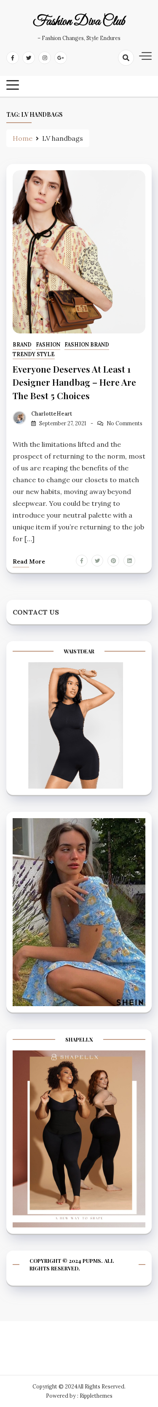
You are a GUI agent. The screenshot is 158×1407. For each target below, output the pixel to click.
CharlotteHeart (51, 414)
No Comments (124, 423)
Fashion (48, 344)
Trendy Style (34, 354)
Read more (29, 561)
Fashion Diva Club (79, 21)
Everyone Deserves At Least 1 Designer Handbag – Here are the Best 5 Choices (74, 382)
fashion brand (86, 344)
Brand (22, 344)
